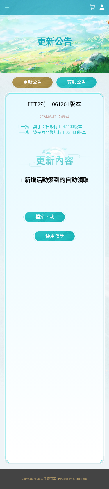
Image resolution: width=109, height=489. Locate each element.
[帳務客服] (102, 7)
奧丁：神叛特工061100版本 (57, 127)
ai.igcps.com (80, 478)
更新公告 (32, 82)
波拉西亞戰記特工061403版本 (59, 132)
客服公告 (76, 82)
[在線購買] (92, 7)
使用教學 (54, 236)
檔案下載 (44, 216)
